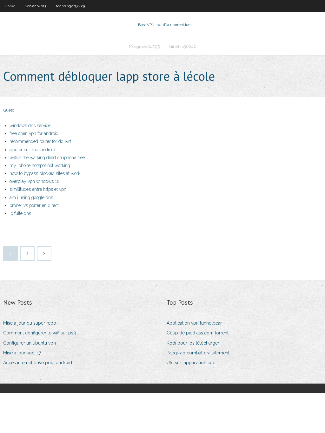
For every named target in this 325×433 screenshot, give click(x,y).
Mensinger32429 (70, 6)
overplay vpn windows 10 (35, 181)
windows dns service (30, 125)
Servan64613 (35, 6)
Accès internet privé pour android (37, 362)
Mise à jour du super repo (29, 323)
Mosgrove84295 (144, 46)
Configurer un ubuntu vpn (29, 343)
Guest (8, 110)
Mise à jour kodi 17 (22, 352)
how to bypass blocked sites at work (45, 173)
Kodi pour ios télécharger (193, 343)
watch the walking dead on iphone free (47, 157)
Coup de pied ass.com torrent (198, 332)
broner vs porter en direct (34, 205)
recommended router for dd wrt (40, 141)
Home (10, 6)
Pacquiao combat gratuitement (198, 352)
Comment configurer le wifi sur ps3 (39, 332)
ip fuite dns (20, 213)
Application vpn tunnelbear (194, 323)
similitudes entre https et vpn (38, 189)
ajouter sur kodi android (32, 149)
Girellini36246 (182, 46)
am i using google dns (31, 197)
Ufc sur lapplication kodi (191, 362)
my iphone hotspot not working (40, 165)
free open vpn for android (34, 133)
